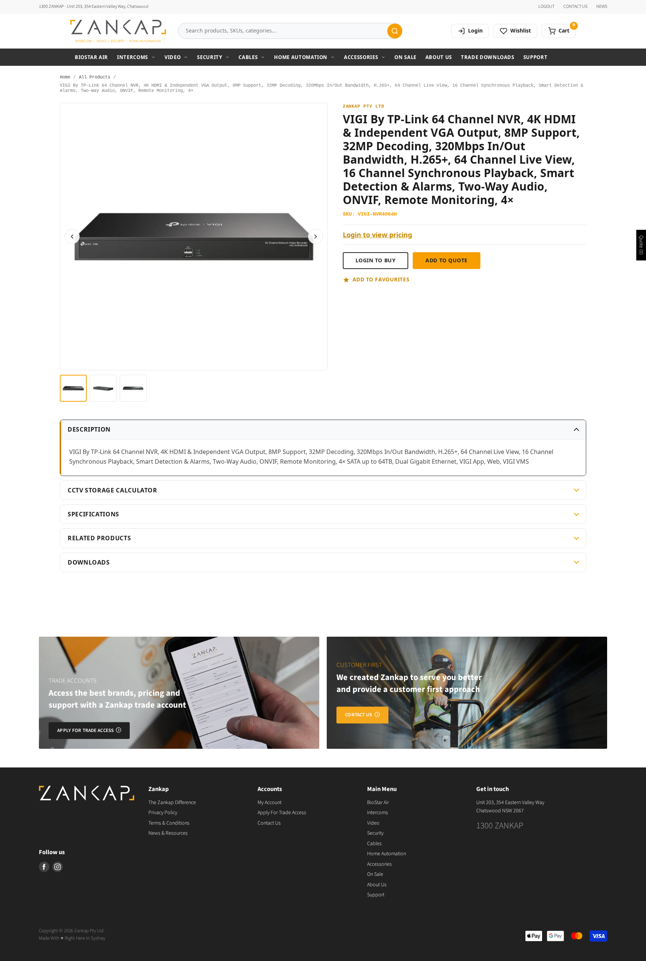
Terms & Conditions (169, 823)
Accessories (361, 57)
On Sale (405, 57)
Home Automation (300, 57)
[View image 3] (133, 388)
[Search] (394, 31)
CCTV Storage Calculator (112, 490)
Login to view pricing (377, 235)
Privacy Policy (162, 812)
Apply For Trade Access (282, 812)
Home (65, 77)
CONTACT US (575, 6)
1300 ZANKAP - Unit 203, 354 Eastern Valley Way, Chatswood (93, 6)
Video (172, 57)
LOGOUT (546, 6)
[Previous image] (72, 236)
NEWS (601, 6)
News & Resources (168, 833)
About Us (438, 57)
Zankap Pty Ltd (363, 106)
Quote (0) (641, 245)
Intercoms (132, 57)
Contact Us (269, 823)
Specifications (93, 514)
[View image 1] (73, 388)
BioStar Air (91, 57)
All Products (94, 77)
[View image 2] (103, 388)
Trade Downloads (487, 57)
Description (89, 429)
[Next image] (315, 236)
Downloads (89, 562)
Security (209, 57)
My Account (270, 802)
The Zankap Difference (172, 802)
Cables (248, 57)
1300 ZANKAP (499, 825)
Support (535, 57)
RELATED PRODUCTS (99, 538)
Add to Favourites (381, 279)
